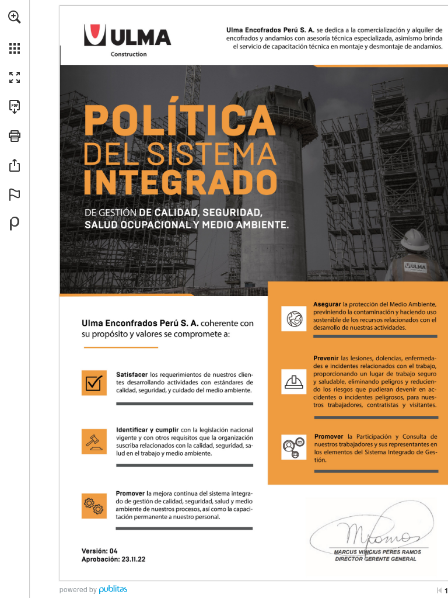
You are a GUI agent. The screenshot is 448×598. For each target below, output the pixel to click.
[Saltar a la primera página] (439, 590)
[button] (14, 17)
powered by (78, 589)
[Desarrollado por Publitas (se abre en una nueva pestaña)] (14, 223)
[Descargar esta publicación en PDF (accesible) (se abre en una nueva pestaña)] (14, 106)
